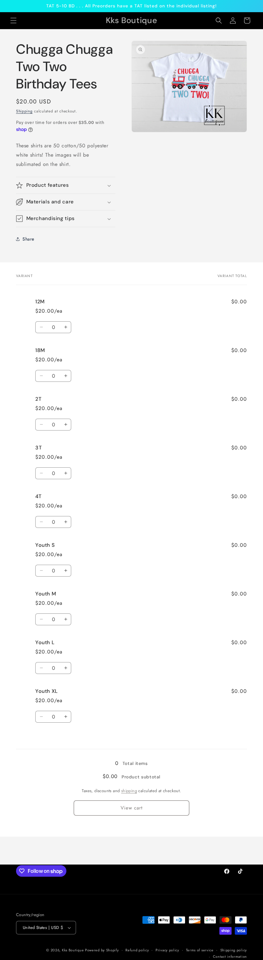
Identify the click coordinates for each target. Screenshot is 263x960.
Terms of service (200, 950)
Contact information (230, 956)
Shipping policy (233, 950)
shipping (129, 791)
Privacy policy (167, 950)
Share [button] (28, 239)
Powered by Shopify (102, 950)
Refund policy (137, 950)
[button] (13, 20)
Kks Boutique (73, 950)
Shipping (24, 111)
